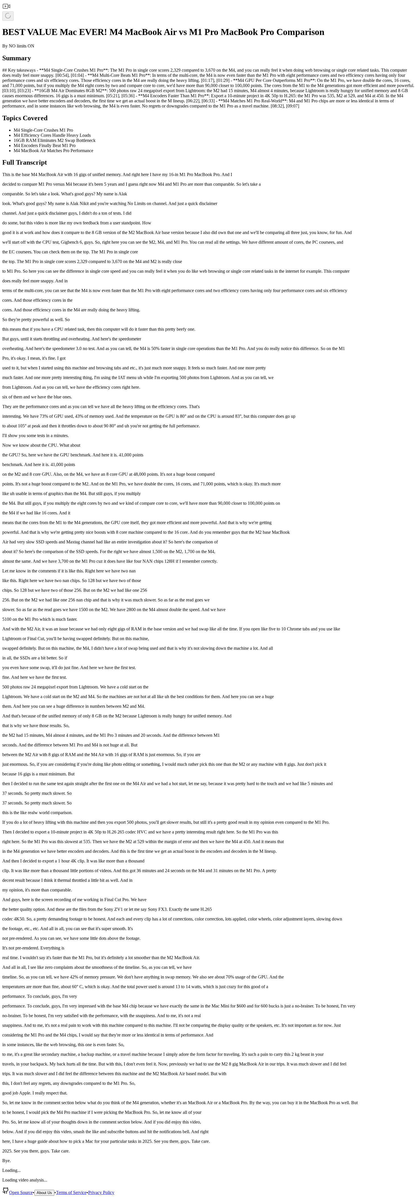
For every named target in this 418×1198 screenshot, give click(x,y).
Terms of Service (71, 1192)
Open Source (21, 1192)
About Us (44, 1193)
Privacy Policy (101, 1192)
